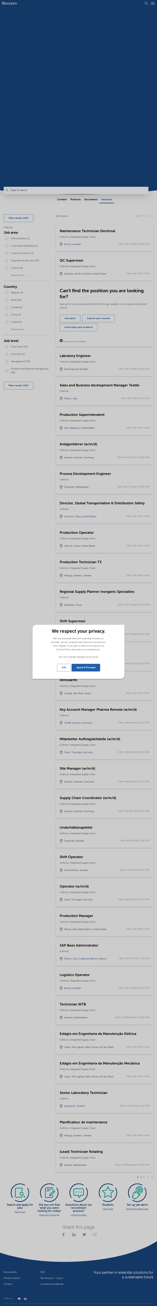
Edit (64, 667)
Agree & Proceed (85, 667)
